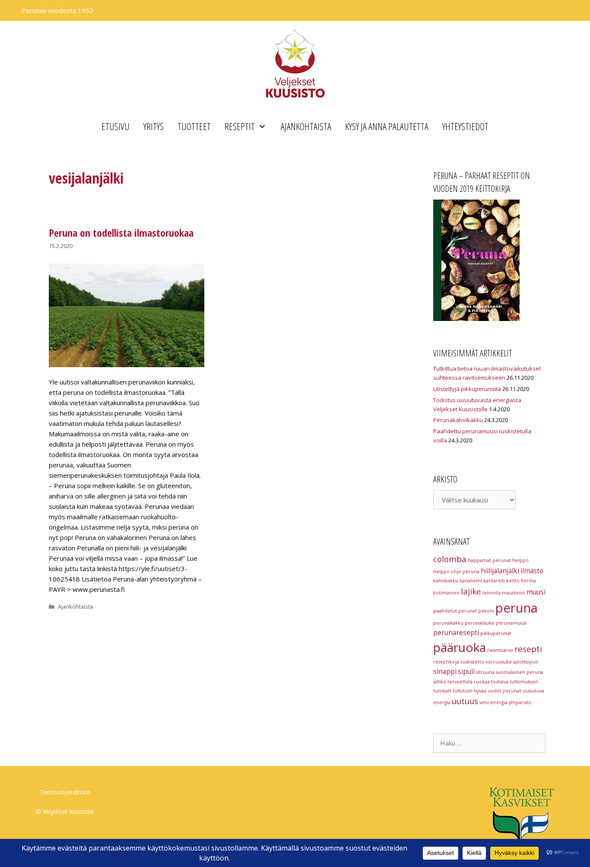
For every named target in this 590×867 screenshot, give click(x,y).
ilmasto (531, 570)
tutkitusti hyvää (469, 691)
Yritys (153, 126)
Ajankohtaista (306, 126)
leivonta (491, 593)
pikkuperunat (495, 633)
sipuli (466, 671)
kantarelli (494, 581)
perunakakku (448, 623)
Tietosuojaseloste (65, 792)
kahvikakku (445, 581)
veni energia (493, 702)
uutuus (465, 701)
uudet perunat (504, 691)
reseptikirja (446, 662)
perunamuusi (511, 623)
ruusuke (502, 662)
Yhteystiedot (465, 126)
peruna (516, 607)
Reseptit (240, 126)
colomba (449, 558)
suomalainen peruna (519, 672)
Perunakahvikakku (458, 420)
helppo (520, 560)
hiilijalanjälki (500, 570)
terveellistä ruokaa (468, 682)
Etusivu (116, 126)
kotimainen (446, 593)
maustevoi (513, 593)
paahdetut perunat (455, 611)
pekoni (486, 611)
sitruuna (485, 672)
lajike (471, 591)
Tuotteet (194, 126)
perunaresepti (456, 632)
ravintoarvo (500, 650)
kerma (528, 581)
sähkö (439, 682)
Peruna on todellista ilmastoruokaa (121, 232)
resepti (528, 648)
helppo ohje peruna (456, 571)
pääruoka (459, 647)
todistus (499, 682)
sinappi (445, 671)
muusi (536, 592)
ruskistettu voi (476, 662)
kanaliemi (471, 581)
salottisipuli (525, 662)
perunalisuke (480, 623)
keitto (513, 581)
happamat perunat (489, 560)
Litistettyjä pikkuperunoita (467, 389)
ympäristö (520, 702)
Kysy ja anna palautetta (386, 126)
